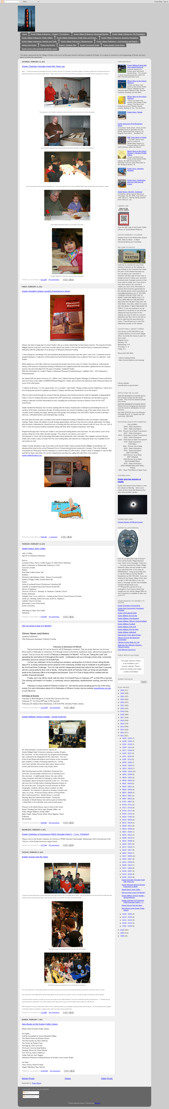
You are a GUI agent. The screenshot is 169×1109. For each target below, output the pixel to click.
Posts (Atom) (36, 1083)
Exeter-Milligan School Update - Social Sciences (44, 717)
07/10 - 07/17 (127, 811)
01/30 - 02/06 (127, 914)
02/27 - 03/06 (127, 868)
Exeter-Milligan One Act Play (128, 629)
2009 (122, 933)
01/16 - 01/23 (127, 920)
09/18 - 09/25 (127, 780)
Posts (27, 1092)
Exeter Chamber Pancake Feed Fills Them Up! (43, 66)
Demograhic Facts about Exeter (129, 635)
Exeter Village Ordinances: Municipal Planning (91, 34)
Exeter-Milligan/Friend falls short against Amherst (137, 66)
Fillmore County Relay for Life (128, 642)
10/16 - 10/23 (127, 768)
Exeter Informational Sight (127, 613)
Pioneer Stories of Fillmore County (130, 522)
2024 (122, 696)
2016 (122, 720)
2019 (122, 711)
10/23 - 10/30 (127, 765)
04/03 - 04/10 (127, 853)
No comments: (54, 280)
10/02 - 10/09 (127, 774)
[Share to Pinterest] (73, 280)
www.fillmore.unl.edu (102, 688)
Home (24, 34)
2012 (122, 732)
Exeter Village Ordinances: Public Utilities (37, 38)
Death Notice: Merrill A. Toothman (130, 192)
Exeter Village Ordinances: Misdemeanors (77, 41)
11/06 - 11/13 (127, 759)
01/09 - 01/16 (127, 923)
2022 (122, 702)
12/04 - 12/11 (127, 747)
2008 (122, 936)
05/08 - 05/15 (127, 838)
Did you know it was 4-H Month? (37, 626)
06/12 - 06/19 (127, 823)
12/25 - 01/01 (127, 738)
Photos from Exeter (47, 45)
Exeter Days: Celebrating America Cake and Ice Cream (136, 182)
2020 (122, 708)
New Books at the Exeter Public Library (40, 1024)
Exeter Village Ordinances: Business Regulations (120, 38)
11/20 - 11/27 (127, 753)
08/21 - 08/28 (127, 792)
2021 (122, 705)
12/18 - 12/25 (127, 741)
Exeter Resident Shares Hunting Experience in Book (46, 291)
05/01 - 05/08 (127, 841)
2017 (122, 717)
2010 (122, 930)
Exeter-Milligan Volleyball (127, 632)
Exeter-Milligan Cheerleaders (128, 618)
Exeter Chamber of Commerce (129, 605)
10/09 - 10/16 (127, 771)
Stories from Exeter (29, 45)
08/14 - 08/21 (127, 796)
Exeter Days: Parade (134, 112)
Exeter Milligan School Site (127, 616)
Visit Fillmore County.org (127, 650)
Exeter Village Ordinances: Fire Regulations (128, 34)
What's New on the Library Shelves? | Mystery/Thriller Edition (137, 153)
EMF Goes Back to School (136, 137)
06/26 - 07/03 (127, 817)
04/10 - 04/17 (127, 850)
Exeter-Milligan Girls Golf (127, 627)
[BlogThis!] (66, 280)
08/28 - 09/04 (127, 789)
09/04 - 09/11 (127, 787)
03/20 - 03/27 (127, 859)
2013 (122, 729)
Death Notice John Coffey (34, 548)
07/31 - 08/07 (127, 802)
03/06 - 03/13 (127, 865)
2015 (122, 723)
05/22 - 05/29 (127, 832)
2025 (122, 693)
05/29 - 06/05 (127, 829)
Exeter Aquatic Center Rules (114, 45)
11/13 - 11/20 (127, 756)
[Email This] (64, 280)
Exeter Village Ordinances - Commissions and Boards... (118, 41)
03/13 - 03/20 (127, 862)
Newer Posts (28, 1078)
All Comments (30, 1096)
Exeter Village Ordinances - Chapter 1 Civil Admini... (50, 34)
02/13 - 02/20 (127, 874)
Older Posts (107, 1078)
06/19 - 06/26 (127, 820)
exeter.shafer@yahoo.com (32, 455)
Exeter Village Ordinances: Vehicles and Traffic (39, 41)
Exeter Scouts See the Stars (35, 857)
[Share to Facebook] (70, 280)
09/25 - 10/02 (127, 777)
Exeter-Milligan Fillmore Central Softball (132, 621)
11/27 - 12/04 (127, 750)
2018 (122, 714)
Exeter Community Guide (89, 45)
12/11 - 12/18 (127, 744)
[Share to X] (68, 280)
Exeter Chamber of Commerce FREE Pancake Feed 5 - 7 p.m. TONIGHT (55, 834)
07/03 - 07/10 (127, 814)
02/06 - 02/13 (127, 877)
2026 (122, 690)
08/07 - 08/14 (127, 799)
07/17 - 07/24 (127, 808)
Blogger (97, 1103)
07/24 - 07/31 (127, 805)
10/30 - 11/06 (127, 762)
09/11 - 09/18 (127, 783)
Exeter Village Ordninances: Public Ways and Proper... (77, 38)
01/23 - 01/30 (127, 917)
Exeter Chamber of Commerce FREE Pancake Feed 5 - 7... (133, 901)
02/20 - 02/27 (127, 871)
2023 (122, 699)
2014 (122, 726)
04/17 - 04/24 (127, 847)
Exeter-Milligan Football (126, 624)
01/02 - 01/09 (127, 926)
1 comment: (53, 537)
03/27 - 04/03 (127, 856)
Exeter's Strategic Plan (67, 45)
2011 (122, 736)
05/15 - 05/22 (127, 835)
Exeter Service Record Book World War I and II (39, 49)
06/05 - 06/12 (127, 826)
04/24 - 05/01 (127, 844)
